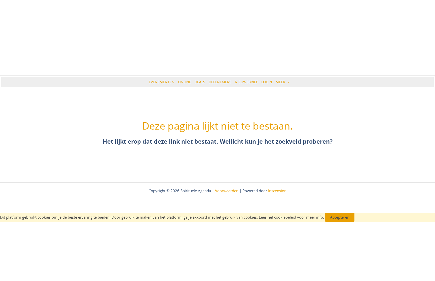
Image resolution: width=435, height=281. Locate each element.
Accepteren (339, 217)
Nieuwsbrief (246, 81)
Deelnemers (220, 81)
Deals (200, 81)
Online (184, 81)
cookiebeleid (285, 217)
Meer (280, 81)
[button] (287, 82)
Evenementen (161, 81)
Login (266, 81)
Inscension (277, 190)
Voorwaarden (226, 190)
